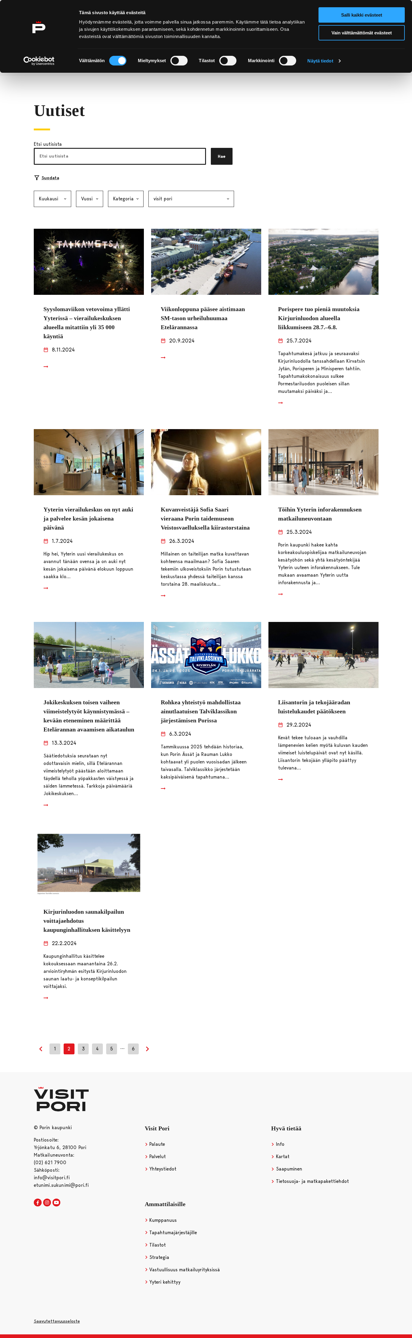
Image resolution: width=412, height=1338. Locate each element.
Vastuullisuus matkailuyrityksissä (184, 1270)
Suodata (50, 177)
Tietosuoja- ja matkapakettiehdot (311, 1181)
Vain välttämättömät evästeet (361, 32)
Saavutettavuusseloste (57, 1321)
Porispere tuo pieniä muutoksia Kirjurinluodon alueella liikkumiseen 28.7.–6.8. (319, 318)
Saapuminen (288, 1169)
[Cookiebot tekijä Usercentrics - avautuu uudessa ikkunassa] (39, 60)
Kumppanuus (162, 1220)
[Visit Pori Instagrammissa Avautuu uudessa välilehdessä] (47, 1203)
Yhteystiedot (162, 1169)
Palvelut (157, 1156)
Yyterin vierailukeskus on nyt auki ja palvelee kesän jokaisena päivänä (88, 518)
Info (279, 1144)
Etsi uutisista (48, 144)
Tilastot (157, 1245)
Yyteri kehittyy (164, 1282)
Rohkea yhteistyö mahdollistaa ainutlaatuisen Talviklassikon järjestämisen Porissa (201, 711)
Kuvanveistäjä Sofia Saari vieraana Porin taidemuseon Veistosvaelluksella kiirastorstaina (205, 518)
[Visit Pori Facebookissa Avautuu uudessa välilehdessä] (38, 1203)
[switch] (179, 60)
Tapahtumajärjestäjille (172, 1232)
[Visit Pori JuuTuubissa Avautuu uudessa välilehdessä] (56, 1203)
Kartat (282, 1156)
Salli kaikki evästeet (361, 15)
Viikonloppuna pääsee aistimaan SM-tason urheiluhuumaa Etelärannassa (203, 318)
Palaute (156, 1144)
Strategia (158, 1257)
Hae (222, 156)
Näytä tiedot (320, 60)
